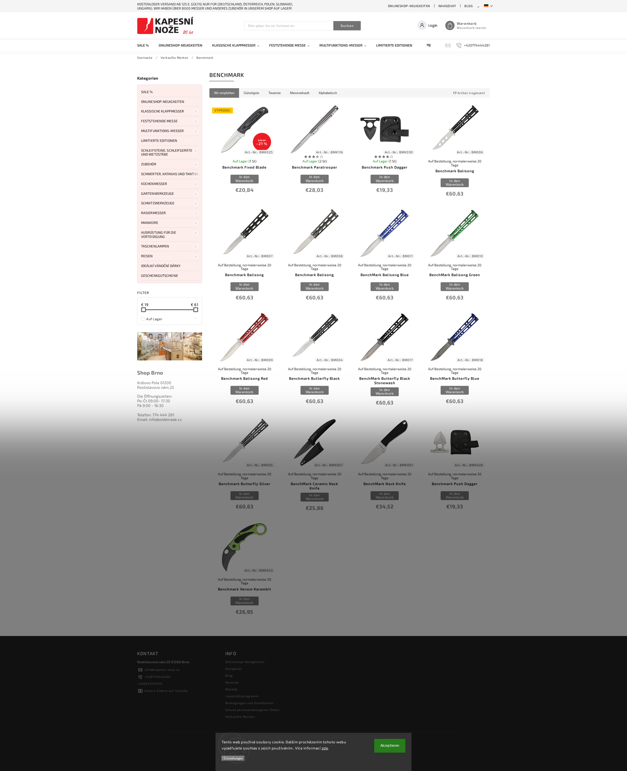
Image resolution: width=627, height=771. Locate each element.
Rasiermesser (153, 213)
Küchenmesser (154, 184)
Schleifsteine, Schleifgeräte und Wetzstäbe (166, 152)
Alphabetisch (328, 93)
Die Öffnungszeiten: (154, 396)
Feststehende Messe (159, 121)
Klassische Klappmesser (162, 111)
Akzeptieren (389, 745)
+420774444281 (158, 677)
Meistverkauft (299, 93)
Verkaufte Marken (240, 717)
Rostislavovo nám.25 (155, 387)
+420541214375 (149, 683)
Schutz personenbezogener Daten (252, 710)
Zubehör (148, 164)
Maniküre (149, 222)
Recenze (232, 682)
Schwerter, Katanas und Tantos (169, 174)
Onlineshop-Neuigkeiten (409, 6)
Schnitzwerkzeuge (158, 203)
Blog (468, 6)
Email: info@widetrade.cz (159, 419)
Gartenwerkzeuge (157, 193)
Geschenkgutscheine (159, 275)
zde (325, 748)
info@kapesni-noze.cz (162, 670)
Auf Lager (171, 319)
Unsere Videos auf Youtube (166, 691)
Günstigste (251, 93)
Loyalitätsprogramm (242, 696)
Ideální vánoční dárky (161, 266)
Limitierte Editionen (159, 140)
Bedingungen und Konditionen (249, 703)
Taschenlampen (155, 246)
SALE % (147, 92)
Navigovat (447, 6)
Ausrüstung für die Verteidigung (158, 234)
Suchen (347, 26)
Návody (231, 689)
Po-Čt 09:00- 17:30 (153, 400)
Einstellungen (233, 758)
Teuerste (274, 93)
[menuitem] (145, 45)
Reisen (147, 256)
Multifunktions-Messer (162, 131)
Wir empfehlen (224, 93)
